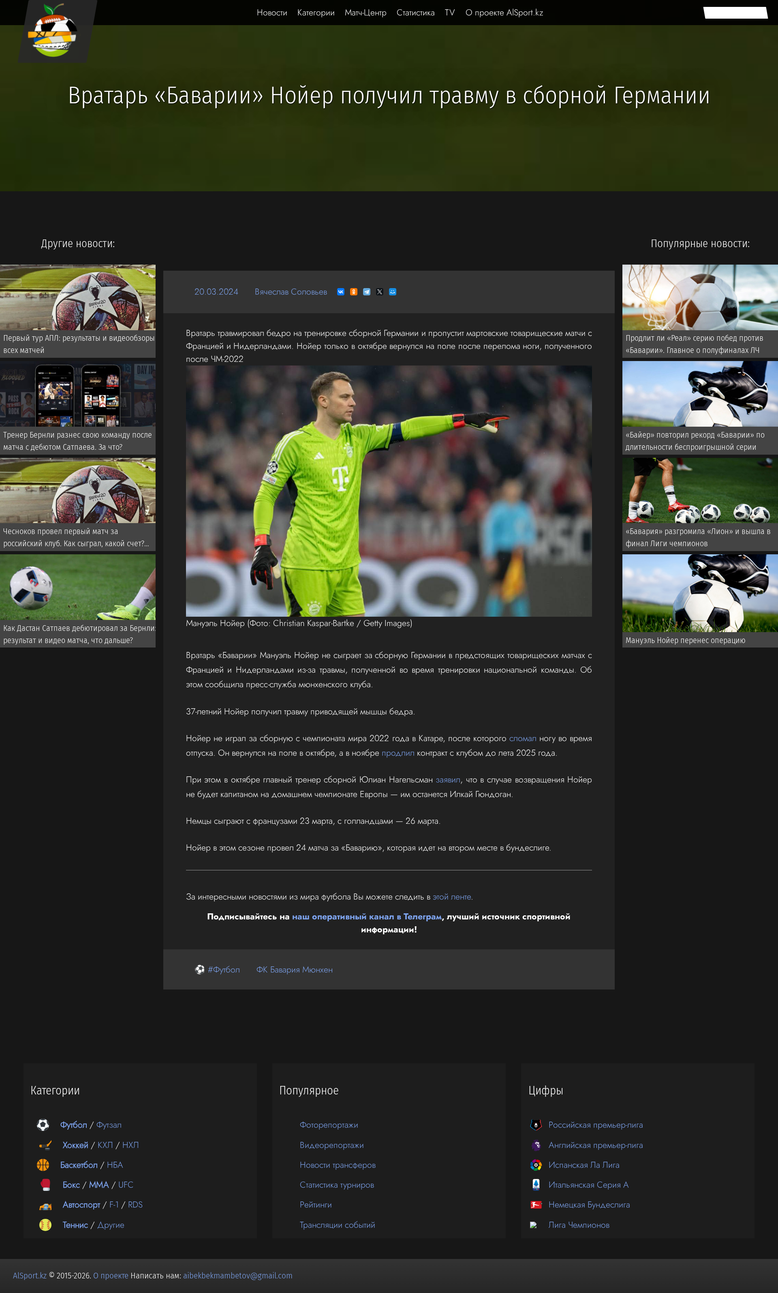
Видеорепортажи (332, 1145)
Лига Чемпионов (579, 1224)
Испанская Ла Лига (584, 1164)
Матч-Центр (366, 12)
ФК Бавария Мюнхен (294, 969)
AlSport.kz (30, 1275)
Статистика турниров (337, 1184)
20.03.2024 (216, 291)
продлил (398, 752)
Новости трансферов (338, 1164)
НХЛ (130, 1145)
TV (450, 12)
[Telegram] (366, 291)
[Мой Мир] (392, 291)
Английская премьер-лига (596, 1145)
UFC (126, 1184)
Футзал (109, 1124)
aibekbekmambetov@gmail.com (238, 1275)
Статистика (416, 12)
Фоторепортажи (329, 1124)
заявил (448, 779)
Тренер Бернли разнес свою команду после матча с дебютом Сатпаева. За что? (77, 441)
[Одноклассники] (353, 291)
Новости (272, 12)
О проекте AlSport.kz (504, 12)
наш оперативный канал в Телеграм (367, 916)
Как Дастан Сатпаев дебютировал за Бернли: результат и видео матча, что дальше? (79, 634)
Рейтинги (316, 1204)
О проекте (111, 1275)
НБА (115, 1164)
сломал (522, 738)
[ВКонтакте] (340, 291)
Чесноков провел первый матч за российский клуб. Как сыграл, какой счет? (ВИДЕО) (73, 538)
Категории (316, 12)
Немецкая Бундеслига (589, 1204)
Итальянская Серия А (589, 1184)
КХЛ (105, 1145)
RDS (135, 1204)
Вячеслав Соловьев (291, 291)
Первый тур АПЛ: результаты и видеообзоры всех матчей (79, 344)
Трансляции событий (337, 1224)
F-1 (114, 1204)
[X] (379, 291)
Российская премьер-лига (596, 1124)
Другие (110, 1224)
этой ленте (452, 896)
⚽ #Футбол (217, 969)
